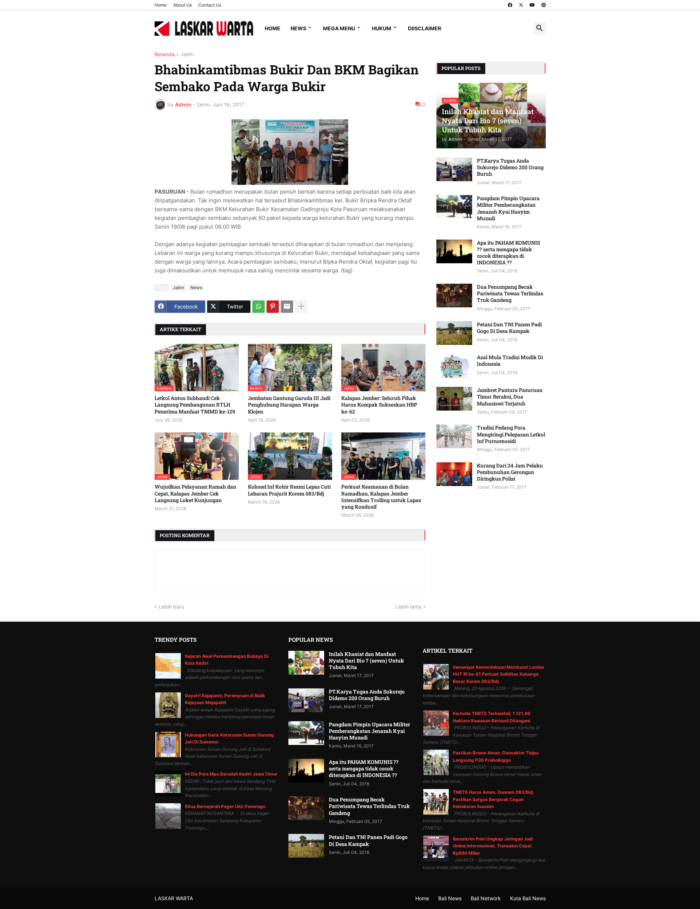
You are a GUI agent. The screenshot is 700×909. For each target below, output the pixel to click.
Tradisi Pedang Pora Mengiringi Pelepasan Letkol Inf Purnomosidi (511, 434)
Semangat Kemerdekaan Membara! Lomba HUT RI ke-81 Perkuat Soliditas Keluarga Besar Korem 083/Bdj (498, 674)
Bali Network (486, 898)
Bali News (450, 898)
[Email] (287, 306)
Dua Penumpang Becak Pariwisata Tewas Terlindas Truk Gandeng (510, 293)
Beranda (165, 54)
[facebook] (510, 5)
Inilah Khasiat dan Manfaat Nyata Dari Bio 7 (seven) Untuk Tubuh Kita (366, 661)
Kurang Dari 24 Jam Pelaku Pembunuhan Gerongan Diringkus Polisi (510, 472)
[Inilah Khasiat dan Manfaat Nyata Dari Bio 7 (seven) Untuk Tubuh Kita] (306, 663)
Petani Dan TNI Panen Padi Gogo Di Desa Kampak (509, 327)
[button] (539, 28)
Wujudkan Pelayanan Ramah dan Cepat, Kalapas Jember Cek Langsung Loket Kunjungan (195, 493)
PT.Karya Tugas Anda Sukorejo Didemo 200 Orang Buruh (510, 167)
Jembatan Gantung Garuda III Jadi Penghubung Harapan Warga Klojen (289, 405)
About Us (182, 5)
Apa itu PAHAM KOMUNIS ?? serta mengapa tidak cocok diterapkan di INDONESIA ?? (508, 253)
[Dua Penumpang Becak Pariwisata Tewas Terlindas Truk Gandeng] (454, 295)
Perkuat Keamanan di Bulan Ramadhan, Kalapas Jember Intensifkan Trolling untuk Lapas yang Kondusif (381, 496)
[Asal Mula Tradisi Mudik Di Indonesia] (454, 366)
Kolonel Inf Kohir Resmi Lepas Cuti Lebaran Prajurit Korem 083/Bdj (289, 490)
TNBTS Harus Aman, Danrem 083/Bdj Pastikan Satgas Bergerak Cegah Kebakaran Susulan (493, 799)
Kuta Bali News (528, 898)
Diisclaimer (424, 28)
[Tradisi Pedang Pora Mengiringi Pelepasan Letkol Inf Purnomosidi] (454, 436)
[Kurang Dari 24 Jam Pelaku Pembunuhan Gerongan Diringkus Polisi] (454, 474)
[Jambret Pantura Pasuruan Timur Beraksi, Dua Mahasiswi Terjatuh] (454, 399)
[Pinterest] (273, 306)
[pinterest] (543, 5)
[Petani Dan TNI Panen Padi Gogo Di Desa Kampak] (454, 333)
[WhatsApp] (258, 306)
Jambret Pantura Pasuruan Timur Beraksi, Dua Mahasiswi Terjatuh (509, 397)
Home (161, 5)
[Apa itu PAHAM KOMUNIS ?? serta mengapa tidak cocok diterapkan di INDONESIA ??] (454, 251)
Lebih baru (171, 606)
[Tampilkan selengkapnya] (301, 306)
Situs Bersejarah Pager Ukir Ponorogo (225, 806)
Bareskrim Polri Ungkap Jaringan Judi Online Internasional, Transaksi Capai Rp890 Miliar (493, 846)
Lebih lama (408, 606)
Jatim (187, 54)
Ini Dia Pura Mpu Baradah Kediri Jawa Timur (231, 774)
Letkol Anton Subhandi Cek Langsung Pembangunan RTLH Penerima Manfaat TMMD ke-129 (195, 405)
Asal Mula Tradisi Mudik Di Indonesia (510, 360)
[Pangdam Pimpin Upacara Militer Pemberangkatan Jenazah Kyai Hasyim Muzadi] (454, 207)
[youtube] (532, 5)
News (298, 28)
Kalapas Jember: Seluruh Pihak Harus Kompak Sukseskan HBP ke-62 (379, 405)
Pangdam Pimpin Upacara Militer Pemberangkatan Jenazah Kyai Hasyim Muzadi (508, 208)
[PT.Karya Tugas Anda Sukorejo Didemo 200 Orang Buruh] (454, 169)
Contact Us (209, 5)
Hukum (381, 28)
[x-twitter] (521, 5)
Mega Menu (339, 28)
